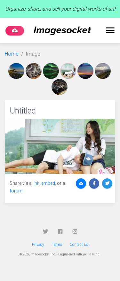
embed (48, 183)
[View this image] (17, 71)
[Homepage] (62, 31)
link (36, 183)
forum (16, 190)
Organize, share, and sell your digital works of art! (60, 9)
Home (12, 54)
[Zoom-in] (60, 146)
